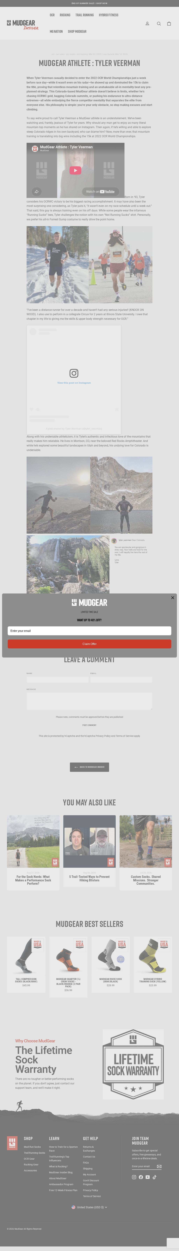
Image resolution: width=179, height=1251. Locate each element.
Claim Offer (89, 643)
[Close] (173, 597)
